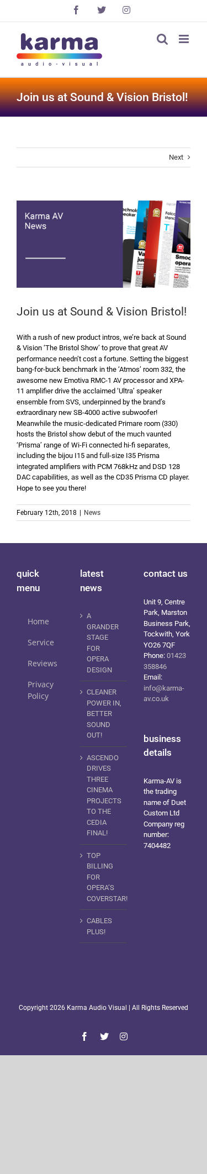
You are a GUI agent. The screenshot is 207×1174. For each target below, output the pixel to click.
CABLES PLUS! (99, 926)
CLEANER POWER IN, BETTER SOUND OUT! (104, 713)
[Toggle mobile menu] (184, 39)
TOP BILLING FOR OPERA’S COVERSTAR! (104, 877)
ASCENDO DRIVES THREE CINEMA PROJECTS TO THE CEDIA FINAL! (104, 796)
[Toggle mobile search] (162, 39)
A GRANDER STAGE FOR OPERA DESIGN (103, 643)
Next (176, 157)
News (92, 513)
